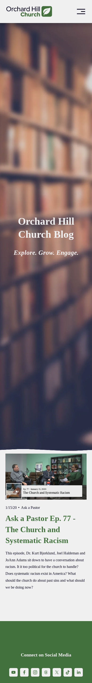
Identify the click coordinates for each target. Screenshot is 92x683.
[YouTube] (13, 672)
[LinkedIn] (78, 672)
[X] (57, 672)
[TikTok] (67, 672)
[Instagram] (35, 672)
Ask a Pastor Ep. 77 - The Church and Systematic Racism (40, 529)
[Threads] (46, 672)
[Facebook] (24, 672)
